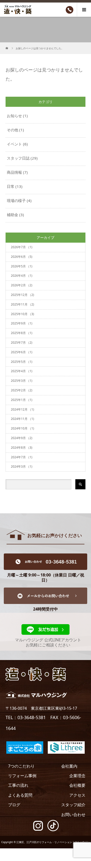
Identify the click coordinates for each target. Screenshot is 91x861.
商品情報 (14, 172)
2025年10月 (22, 314)
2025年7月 (21, 342)
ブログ (14, 804)
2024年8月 (21, 447)
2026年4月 (21, 275)
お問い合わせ (73, 814)
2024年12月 (22, 409)
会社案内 (69, 766)
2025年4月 (21, 371)
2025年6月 (21, 352)
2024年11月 (22, 419)
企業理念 (77, 775)
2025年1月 (21, 400)
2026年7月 (21, 247)
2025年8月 (21, 333)
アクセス (77, 795)
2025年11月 (22, 304)
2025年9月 (21, 323)
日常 (10, 186)
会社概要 (77, 785)
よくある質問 (20, 795)
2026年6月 (21, 257)
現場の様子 (16, 200)
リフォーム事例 (22, 775)
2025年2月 (21, 390)
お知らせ (14, 115)
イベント (14, 143)
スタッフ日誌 (18, 158)
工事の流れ (18, 785)
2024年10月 (22, 428)
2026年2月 (21, 285)
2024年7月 (21, 457)
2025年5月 (21, 362)
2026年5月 (21, 266)
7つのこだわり (21, 766)
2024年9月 (21, 438)
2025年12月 (22, 295)
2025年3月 (21, 380)
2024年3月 (21, 466)
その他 (12, 129)
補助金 (12, 214)
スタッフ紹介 (73, 804)
